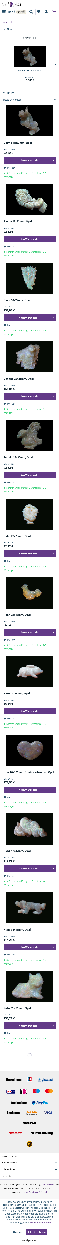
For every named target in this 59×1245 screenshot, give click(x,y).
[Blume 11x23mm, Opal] (30, 56)
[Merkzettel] (38, 12)
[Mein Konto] (46, 12)
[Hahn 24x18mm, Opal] (30, 593)
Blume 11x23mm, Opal (30, 70)
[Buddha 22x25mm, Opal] (30, 356)
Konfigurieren (29, 1240)
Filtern (10, 29)
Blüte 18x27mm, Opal (17, 300)
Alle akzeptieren (37, 1231)
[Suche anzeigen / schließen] (31, 12)
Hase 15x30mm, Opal (17, 693)
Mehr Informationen (41, 1222)
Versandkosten (48, 1184)
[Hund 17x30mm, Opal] (30, 829)
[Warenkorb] (54, 12)
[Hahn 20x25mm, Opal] (30, 514)
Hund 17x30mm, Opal (17, 851)
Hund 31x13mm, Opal (17, 929)
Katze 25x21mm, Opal (17, 1008)
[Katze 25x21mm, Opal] (30, 986)
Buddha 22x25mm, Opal (19, 378)
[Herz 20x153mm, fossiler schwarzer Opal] (30, 750)
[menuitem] (8, 12)
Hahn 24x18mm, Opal (17, 614)
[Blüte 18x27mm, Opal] (30, 278)
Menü (11, 11)
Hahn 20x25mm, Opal (17, 536)
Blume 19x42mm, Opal (18, 221)
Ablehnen (18, 1231)
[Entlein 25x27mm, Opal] (30, 435)
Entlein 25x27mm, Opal (18, 457)
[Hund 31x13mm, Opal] (30, 907)
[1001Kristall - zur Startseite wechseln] (11, 4)
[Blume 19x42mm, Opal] (30, 199)
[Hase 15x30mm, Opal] (30, 671)
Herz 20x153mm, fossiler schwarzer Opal (29, 772)
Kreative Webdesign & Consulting (35, 1192)
